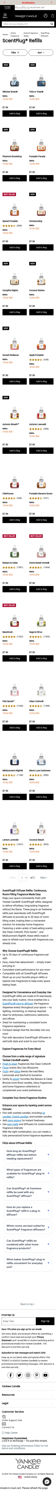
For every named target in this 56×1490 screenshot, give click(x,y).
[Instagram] (28, 1375)
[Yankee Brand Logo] (26, 16)
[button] (47, 1481)
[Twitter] (19, 1375)
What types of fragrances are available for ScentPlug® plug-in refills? (26, 1173)
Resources (8, 1395)
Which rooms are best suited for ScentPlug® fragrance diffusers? (26, 1227)
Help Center (11, 1433)
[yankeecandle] (7, 7)
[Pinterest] (37, 1375)
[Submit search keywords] (51, 23)
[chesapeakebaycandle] (37, 7)
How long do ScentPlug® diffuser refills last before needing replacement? (21, 1154)
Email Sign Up (8, 1315)
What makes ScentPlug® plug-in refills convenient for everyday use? (26, 1263)
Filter (13, 52)
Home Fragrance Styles (31, 34)
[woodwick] (22, 7)
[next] (51, 2)
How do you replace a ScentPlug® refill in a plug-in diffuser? (23, 1210)
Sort (40, 52)
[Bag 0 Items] (52, 16)
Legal (5, 1403)
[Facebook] (10, 1375)
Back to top (27, 1304)
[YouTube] (45, 1375)
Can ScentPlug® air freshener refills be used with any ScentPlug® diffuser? (24, 1192)
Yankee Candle (11, 1386)
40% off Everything (28, 2)
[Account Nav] (45, 16)
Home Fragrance (15, 34)
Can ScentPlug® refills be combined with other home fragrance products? (22, 1244)
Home (5, 34)
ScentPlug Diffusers (45, 34)
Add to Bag (14, 113)
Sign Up (45, 1321)
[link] (12, 225)
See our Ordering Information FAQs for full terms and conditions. (25, 1447)
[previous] (4, 2)
